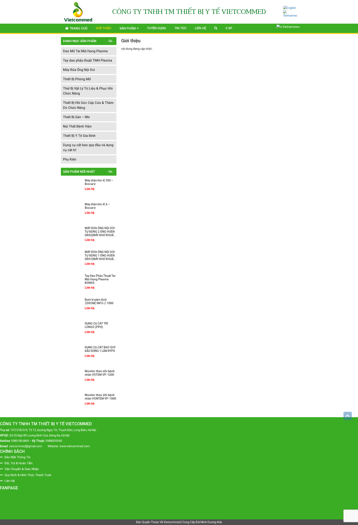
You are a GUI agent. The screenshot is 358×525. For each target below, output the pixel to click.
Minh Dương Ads (211, 522)
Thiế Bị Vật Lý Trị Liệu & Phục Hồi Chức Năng (88, 90)
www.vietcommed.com (74, 446)
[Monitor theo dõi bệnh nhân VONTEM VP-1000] (71, 402)
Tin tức (180, 28)
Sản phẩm (128, 28)
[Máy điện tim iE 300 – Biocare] (71, 188)
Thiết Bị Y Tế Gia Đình (79, 136)
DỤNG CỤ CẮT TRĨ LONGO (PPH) (96, 325)
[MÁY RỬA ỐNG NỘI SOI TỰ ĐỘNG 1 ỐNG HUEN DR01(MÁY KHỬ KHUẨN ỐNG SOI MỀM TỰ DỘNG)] (71, 259)
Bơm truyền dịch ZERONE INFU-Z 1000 (99, 301)
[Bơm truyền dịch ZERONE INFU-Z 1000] (71, 307)
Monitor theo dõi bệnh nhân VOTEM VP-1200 (100, 372)
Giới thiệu (103, 28)
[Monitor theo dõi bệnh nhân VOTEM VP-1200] (71, 378)
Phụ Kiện (69, 159)
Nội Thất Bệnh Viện (77, 126)
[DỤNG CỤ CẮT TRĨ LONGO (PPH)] (71, 331)
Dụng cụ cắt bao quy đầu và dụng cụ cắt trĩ (88, 147)
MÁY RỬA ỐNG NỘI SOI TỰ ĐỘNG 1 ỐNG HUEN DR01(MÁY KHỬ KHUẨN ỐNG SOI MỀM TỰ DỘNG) (100, 258)
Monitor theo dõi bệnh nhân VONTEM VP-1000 (100, 396)
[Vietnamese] (290, 14)
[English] (289, 8)
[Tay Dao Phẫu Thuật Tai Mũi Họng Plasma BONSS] (71, 283)
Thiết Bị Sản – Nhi (76, 117)
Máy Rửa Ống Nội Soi (79, 70)
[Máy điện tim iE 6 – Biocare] (71, 212)
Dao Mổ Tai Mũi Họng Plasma (85, 51)
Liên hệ (200, 28)
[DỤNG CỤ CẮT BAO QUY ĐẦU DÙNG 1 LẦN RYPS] (71, 355)
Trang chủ (78, 28)
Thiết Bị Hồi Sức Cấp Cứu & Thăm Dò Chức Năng (88, 105)
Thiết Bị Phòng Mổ (77, 79)
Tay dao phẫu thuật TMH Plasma (87, 60)
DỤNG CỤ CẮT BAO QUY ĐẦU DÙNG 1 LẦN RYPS (100, 349)
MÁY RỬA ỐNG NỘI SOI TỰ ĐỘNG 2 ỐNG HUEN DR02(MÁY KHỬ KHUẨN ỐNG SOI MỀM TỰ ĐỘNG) (100, 235)
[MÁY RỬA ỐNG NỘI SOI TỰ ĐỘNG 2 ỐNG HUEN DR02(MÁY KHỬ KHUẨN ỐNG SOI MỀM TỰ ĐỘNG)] (71, 235)
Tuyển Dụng (156, 28)
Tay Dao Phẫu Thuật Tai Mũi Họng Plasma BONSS (100, 279)
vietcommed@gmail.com (25, 446)
